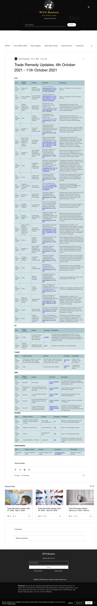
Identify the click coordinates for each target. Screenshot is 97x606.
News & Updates (36, 45)
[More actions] (83, 59)
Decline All (79, 603)
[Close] (95, 602)
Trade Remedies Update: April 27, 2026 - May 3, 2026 (18, 509)
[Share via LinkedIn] (24, 469)
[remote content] (49, 267)
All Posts (7, 45)
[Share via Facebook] (15, 469)
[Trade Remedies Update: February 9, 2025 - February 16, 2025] (80, 497)
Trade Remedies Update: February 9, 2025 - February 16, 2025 (79, 509)
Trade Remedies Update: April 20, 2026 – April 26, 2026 (49, 509)
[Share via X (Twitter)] (20, 469)
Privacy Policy (11, 604)
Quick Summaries (66, 45)
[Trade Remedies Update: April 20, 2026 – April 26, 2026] (49, 497)
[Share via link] (29, 469)
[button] (91, 46)
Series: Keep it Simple (51, 45)
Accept (89, 603)
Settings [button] (70, 603)
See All (92, 486)
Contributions (80, 45)
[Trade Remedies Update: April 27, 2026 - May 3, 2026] (18, 497)
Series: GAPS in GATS (20, 45)
